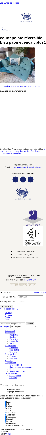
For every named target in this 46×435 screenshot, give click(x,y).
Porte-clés (13, 341)
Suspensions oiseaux (18, 371)
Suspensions (10, 363)
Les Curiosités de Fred (9, 3)
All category (10, 331)
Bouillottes (13, 335)
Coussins (13, 378)
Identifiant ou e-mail (9, 297)
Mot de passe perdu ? (9, 309)
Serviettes (13, 348)
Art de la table (10, 346)
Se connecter (6, 306)
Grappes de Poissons (18, 365)
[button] (23, 203)
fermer (8, 434)
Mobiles (12, 369)
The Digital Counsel (31, 280)
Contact (8, 317)
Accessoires (10, 333)
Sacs (11, 343)
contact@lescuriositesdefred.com (26, 167)
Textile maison (11, 373)
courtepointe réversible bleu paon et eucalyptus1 (20, 86)
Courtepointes (15, 376)
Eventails (9, 361)
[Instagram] (23, 179)
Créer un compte (39, 292)
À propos (8, 315)
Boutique (8, 313)
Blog (7, 319)
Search (30, 324)
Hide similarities (13, 390)
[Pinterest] (30, 179)
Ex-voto (12, 356)
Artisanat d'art (10, 354)
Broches (12, 337)
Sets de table (14, 350)
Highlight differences (15, 392)
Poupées (13, 358)
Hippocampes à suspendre (20, 367)
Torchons (13, 352)
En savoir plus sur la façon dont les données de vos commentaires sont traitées (23, 151)
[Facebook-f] (15, 179)
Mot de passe (6, 302)
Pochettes (13, 339)
